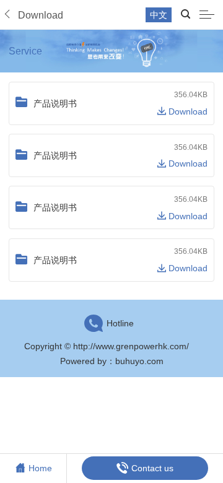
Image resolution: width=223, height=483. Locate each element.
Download (187, 111)
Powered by (83, 361)
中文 (158, 15)
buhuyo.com (139, 361)
